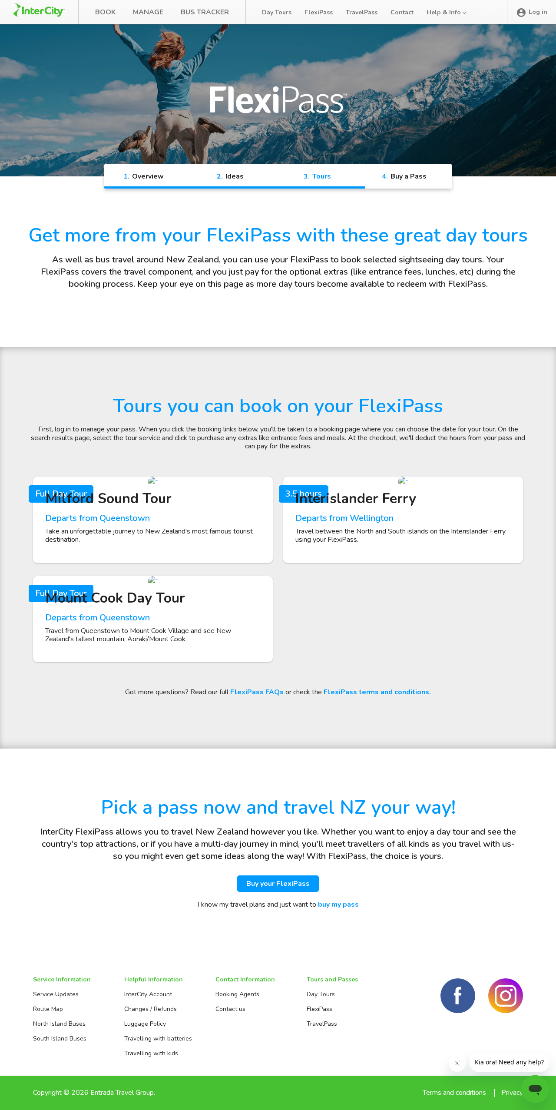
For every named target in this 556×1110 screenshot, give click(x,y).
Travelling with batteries (158, 1038)
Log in (538, 12)
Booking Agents (237, 994)
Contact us (230, 1009)
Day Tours (276, 12)
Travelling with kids (151, 1053)
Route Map (48, 1009)
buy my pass (338, 904)
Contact (402, 12)
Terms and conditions (454, 1092)
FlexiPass (318, 12)
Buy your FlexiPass (278, 883)
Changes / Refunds (150, 1009)
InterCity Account (148, 994)
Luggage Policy (145, 1024)
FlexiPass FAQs (257, 692)
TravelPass (361, 12)
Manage (148, 12)
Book (105, 12)
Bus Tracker (205, 12)
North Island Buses (59, 1024)
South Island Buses (59, 1038)
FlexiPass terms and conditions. (377, 692)
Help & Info (445, 12)
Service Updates (56, 994)
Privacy (512, 1092)
